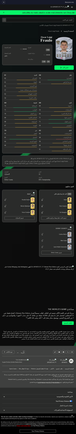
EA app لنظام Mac (24, 368)
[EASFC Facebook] (63, 352)
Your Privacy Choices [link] (62, 401)
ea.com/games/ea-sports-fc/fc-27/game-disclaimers (49, 382)
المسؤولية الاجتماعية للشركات (63, 410)
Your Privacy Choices (38, 431)
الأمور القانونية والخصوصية (65, 397)
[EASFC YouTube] (59, 352)
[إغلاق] (3, 12)
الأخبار (52, 368)
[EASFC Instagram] (72, 352)
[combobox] (21, 352)
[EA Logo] (71, 361)
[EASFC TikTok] (55, 352)
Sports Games (13, 368)
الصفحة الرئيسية (69, 31)
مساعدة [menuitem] (70, 392)
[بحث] (4, 20)
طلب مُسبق (59, 368)
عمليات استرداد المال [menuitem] (66, 406)
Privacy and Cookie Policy (24, 425)
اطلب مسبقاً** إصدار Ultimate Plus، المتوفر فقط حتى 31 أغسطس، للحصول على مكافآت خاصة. (48, 12)
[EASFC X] (68, 352)
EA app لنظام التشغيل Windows (39, 368)
